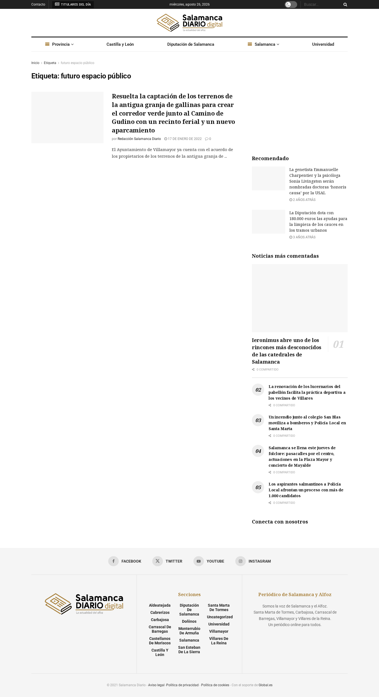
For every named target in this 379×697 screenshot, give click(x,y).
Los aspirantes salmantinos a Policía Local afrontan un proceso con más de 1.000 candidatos (306, 489)
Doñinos (189, 621)
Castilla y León (120, 44)
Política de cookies (215, 685)
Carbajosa (160, 619)
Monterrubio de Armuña (189, 630)
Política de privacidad (182, 685)
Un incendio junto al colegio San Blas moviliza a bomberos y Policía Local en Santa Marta (307, 422)
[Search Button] (344, 4)
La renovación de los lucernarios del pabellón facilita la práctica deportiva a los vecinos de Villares (307, 392)
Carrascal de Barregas (160, 629)
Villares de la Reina (218, 640)
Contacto (38, 4)
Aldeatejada (160, 605)
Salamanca (265, 44)
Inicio (35, 63)
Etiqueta (50, 63)
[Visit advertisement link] (300, 101)
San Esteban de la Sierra (189, 649)
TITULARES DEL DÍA (75, 4)
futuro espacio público (77, 63)
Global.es (265, 685)
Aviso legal (156, 685)
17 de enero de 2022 (184, 139)
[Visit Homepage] (189, 22)
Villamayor (218, 631)
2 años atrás (303, 200)
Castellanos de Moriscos (160, 640)
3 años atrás (303, 237)
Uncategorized (220, 617)
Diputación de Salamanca (190, 44)
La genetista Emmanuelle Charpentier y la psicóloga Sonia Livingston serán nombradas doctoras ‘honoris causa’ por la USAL (317, 181)
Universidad (323, 44)
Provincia (61, 44)
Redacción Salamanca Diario (139, 139)
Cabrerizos (160, 612)
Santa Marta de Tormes (219, 607)
